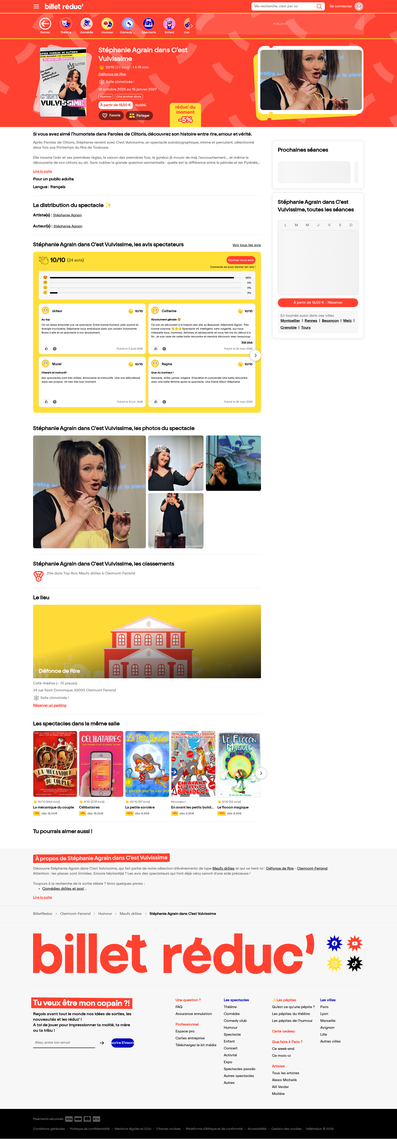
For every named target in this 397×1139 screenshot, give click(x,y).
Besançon (330, 321)
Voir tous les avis (247, 245)
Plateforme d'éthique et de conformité (214, 1129)
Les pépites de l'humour (292, 1021)
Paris (324, 1007)
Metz (347, 321)
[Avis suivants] (255, 355)
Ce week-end (283, 1049)
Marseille (327, 1021)
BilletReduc (42, 914)
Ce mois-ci (281, 1056)
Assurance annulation (194, 1014)
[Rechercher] (319, 6)
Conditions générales (49, 1129)
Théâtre (230, 1007)
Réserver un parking (49, 705)
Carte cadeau (283, 1031)
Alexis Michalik (284, 1080)
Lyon (324, 1014)
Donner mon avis (241, 260)
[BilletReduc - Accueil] (64, 6)
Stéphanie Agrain (67, 215)
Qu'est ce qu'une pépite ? (293, 1007)
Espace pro (185, 1031)
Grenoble (289, 327)
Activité (230, 1055)
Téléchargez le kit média (196, 1045)
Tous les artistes (285, 1073)
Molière (278, 1094)
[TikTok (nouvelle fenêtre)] (355, 964)
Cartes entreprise (190, 1038)
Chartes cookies (168, 1129)
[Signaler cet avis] (55, 349)
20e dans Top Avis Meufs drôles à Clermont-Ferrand (91, 573)
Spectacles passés (239, 1069)
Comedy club (235, 1021)
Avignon (327, 1028)
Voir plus (246, 342)
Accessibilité (257, 1129)
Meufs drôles (224, 868)
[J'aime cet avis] (46, 348)
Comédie (232, 1014)
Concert (231, 1048)
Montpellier (290, 321)
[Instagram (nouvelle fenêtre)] (334, 964)
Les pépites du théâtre (291, 1014)
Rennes (311, 321)
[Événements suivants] (261, 773)
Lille (323, 1034)
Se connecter (341, 6)
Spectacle (232, 1034)
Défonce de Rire (112, 74)
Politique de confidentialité (90, 1129)
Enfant (229, 1041)
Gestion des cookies (286, 1129)
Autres (229, 1083)
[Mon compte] (359, 6)
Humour (105, 914)
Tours (306, 327)
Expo (228, 1062)
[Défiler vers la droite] (191, 26)
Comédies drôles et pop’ (63, 889)
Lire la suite (42, 171)
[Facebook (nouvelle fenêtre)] (334, 943)
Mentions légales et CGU (133, 1129)
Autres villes (330, 1041)
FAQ (179, 1007)
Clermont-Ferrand (312, 868)
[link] (88, 311)
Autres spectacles (239, 1076)
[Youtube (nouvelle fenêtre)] (355, 943)
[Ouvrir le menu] (38, 6)
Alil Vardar (280, 1087)
